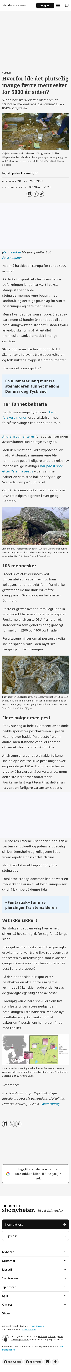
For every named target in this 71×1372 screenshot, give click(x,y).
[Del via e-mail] (41, 194)
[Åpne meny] (58, 5)
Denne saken (12, 252)
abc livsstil (35, 1361)
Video (6, 1313)
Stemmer (8, 1261)
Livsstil (7, 1269)
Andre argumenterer (18, 436)
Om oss (7, 1304)
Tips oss (11, 1236)
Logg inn (45, 5)
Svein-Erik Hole (29, 1329)
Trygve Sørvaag (36, 1326)
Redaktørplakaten (46, 1336)
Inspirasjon (10, 1278)
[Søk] (66, 5)
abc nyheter (14, 1361)
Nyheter (8, 1252)
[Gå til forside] (18, 5)
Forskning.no (11, 257)
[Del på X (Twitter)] (35, 194)
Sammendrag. (50, 1104)
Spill (5, 1296)
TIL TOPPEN (9, 1205)
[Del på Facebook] (29, 194)
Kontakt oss (14, 1224)
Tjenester (9, 1287)
